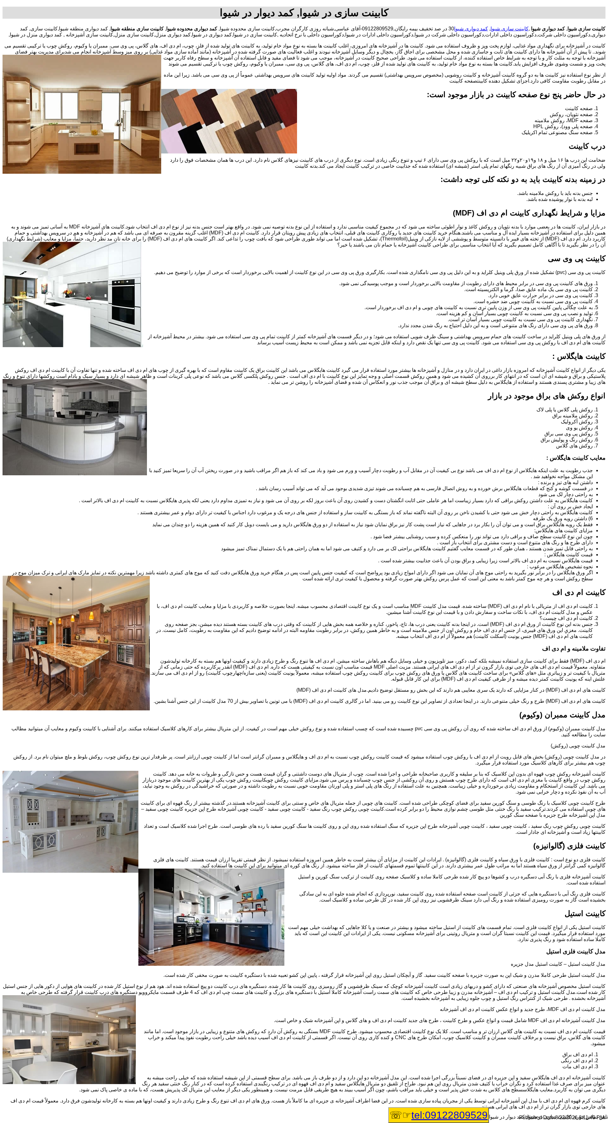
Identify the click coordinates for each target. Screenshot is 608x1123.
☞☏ (439, 1115)
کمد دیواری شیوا (471, 28)
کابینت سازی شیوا (510, 28)
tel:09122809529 (449, 1115)
